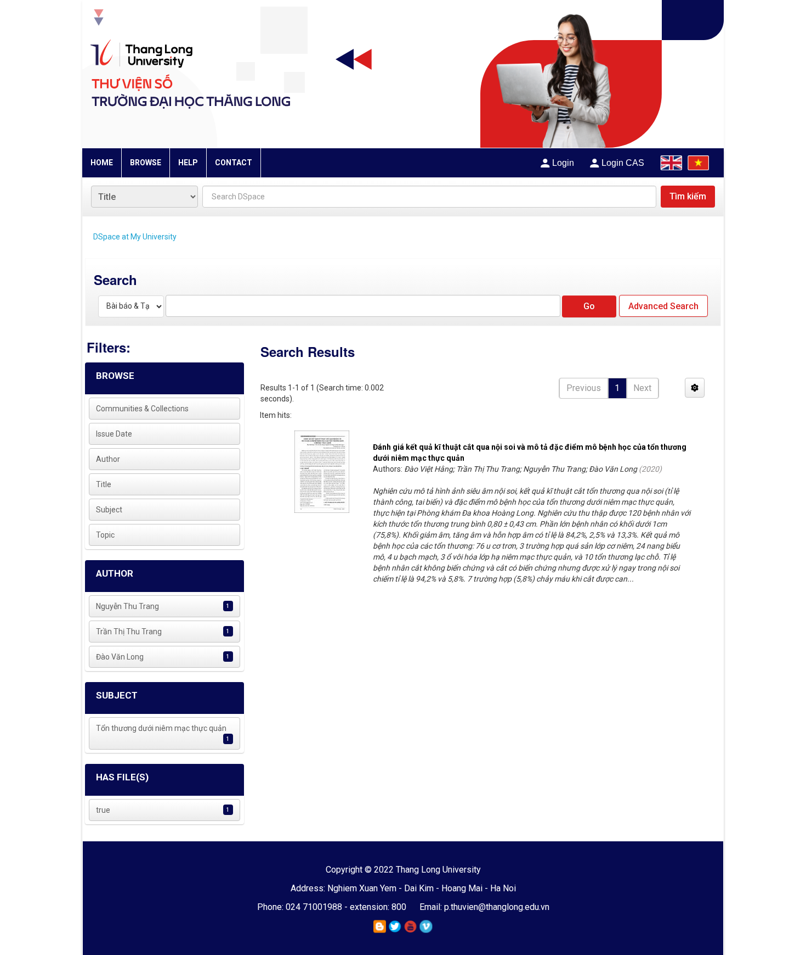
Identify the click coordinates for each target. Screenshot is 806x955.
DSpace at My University (135, 236)
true (103, 810)
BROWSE (145, 162)
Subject (109, 509)
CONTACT (233, 162)
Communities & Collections (142, 408)
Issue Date (114, 433)
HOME (101, 162)
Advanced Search (663, 306)
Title (103, 484)
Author (108, 459)
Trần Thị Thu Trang (129, 631)
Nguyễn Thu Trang (127, 606)
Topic (105, 534)
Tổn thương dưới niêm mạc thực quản (161, 728)
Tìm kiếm (687, 196)
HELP (188, 162)
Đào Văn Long (120, 656)
